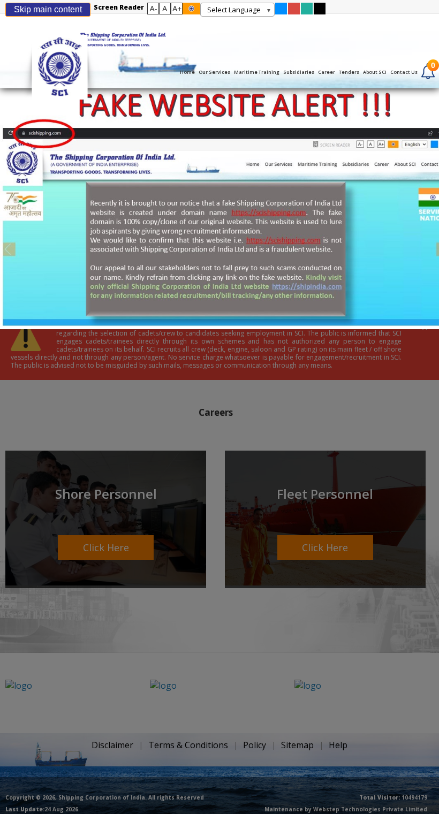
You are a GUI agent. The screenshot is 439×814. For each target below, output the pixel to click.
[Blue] (281, 12)
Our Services (214, 72)
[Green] (307, 12)
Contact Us (404, 72)
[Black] (320, 12)
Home (187, 72)
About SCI (375, 72)
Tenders (349, 72)
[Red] (294, 12)
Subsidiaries (298, 72)
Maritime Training (256, 72)
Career (326, 72)
